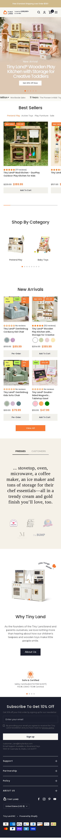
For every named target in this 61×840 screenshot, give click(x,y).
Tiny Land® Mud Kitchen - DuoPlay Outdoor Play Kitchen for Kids (22, 174)
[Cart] (50, 12)
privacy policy (48, 728)
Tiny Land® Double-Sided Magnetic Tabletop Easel (42, 395)
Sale (52, 115)
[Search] (38, 12)
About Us (30, 652)
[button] (25, 91)
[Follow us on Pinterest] (49, 799)
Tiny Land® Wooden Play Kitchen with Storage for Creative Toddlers (43, 331)
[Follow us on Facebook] (38, 799)
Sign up (30, 736)
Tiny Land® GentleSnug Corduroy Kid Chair (16, 330)
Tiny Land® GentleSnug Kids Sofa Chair (16, 394)
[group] (30, 55)
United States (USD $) (15, 806)
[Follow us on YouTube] (54, 799)
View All (30, 428)
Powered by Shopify (28, 816)
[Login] (44, 12)
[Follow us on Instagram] (44, 799)
